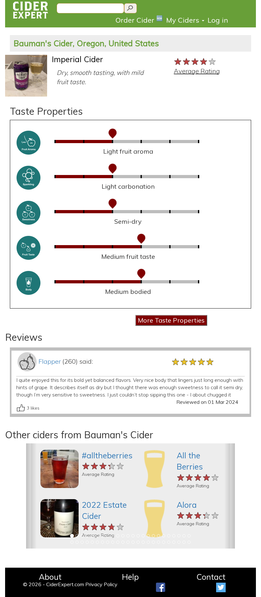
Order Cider (139, 20)
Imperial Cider (77, 59)
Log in (218, 20)
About (50, 577)
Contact (210, 577)
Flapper (50, 361)
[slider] (195, 60)
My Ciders (183, 20)
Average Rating (197, 71)
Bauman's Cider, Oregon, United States (86, 43)
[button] (31, 496)
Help (130, 577)
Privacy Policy (101, 584)
